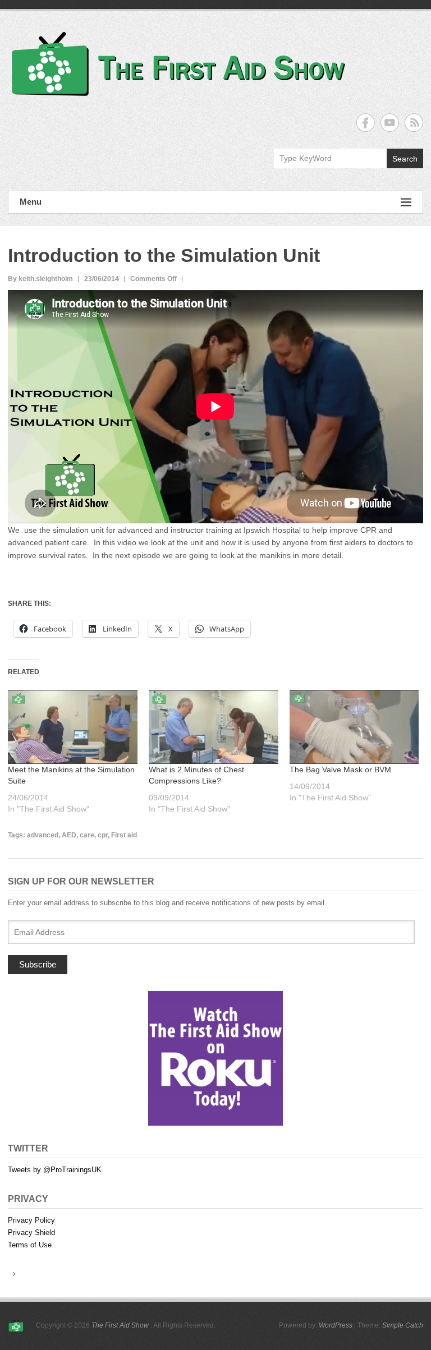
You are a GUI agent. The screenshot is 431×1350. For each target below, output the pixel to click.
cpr (103, 835)
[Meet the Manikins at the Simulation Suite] (72, 727)
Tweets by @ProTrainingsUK (55, 1169)
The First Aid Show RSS (414, 122)
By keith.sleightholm (40, 279)
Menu (31, 201)
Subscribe (37, 964)
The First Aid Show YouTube (389, 122)
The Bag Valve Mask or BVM (340, 769)
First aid (124, 835)
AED (69, 835)
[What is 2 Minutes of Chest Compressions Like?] (213, 727)
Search (405, 158)
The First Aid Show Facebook (365, 122)
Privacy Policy (31, 1220)
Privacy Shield (31, 1232)
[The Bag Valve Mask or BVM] (354, 727)
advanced (42, 835)
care (87, 835)
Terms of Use (30, 1245)
